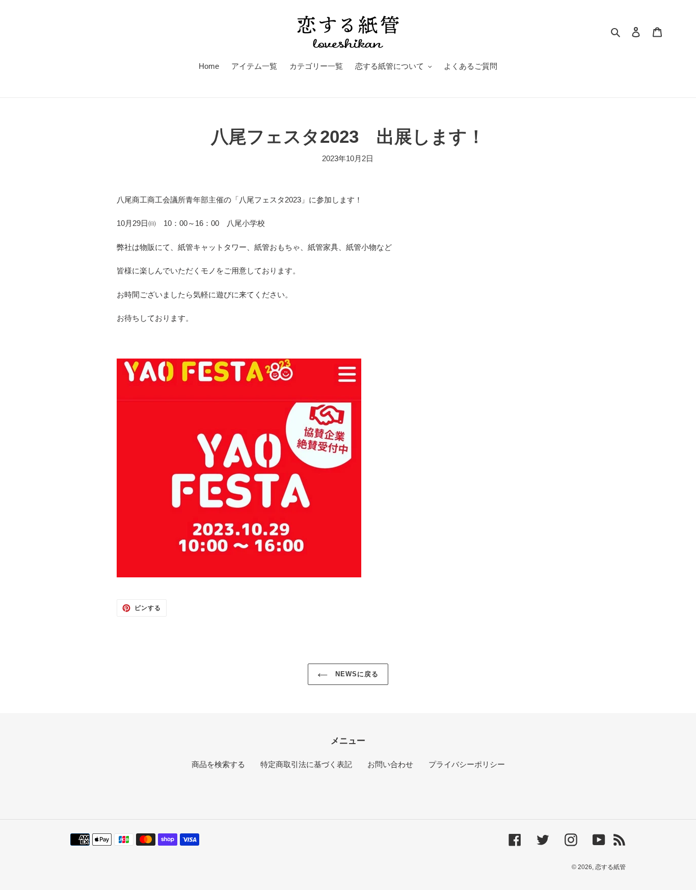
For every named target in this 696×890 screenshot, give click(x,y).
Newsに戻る (356, 674)
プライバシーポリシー (467, 764)
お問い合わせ (390, 764)
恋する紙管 (610, 867)
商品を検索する (218, 764)
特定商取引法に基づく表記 (306, 764)
